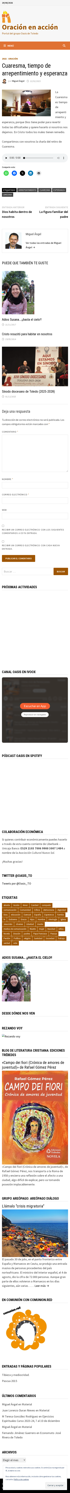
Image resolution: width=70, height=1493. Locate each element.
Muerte (33, 929)
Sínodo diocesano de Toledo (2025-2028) (28, 391)
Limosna (7, 194)
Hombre (41, 919)
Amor (25, 905)
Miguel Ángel (18, 81)
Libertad (30, 924)
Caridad (34, 905)
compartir (46, 905)
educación (15, 914)
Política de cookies (21, 1479)
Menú (10, 45)
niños (61, 929)
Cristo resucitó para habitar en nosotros (27, 334)
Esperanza (59, 190)
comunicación (10, 910)
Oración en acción (30, 26)
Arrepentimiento (27, 190)
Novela (7, 933)
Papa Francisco (40, 933)
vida (15, 943)
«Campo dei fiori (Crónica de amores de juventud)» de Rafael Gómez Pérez (33, 1065)
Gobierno (13, 919)
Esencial (27, 914)
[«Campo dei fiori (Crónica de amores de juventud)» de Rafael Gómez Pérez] (35, 1117)
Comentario (10, 431)
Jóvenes (19, 924)
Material (27, 1404)
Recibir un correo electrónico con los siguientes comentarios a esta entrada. (33, 531)
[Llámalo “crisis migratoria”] (35, 1233)
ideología (53, 919)
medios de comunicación (15, 929)
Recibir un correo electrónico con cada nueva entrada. (31, 547)
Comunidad (25, 910)
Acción (16, 905)
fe (4, 919)
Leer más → (42, 1286)
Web (4, 509)
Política (17, 938)
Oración (13, 58)
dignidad (61, 910)
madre (40, 924)
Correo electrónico (15, 494)
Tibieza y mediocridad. (15, 1375)
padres (27, 933)
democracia (48, 910)
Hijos (32, 919)
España (37, 914)
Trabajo (61, 938)
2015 (4, 58)
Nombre (7, 479)
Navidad (51, 929)
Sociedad (50, 938)
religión (27, 938)
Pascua (53, 933)
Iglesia (63, 919)
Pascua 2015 (9, 1381)
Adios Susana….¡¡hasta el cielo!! (22, 319)
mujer (41, 929)
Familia (60, 914)
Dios (5, 914)
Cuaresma (45, 190)
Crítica (37, 910)
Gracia (24, 919)
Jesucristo (8, 924)
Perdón (7, 938)
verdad (7, 943)
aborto (7, 905)
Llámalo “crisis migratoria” (23, 1206)
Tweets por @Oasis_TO (16, 883)
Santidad (38, 938)
